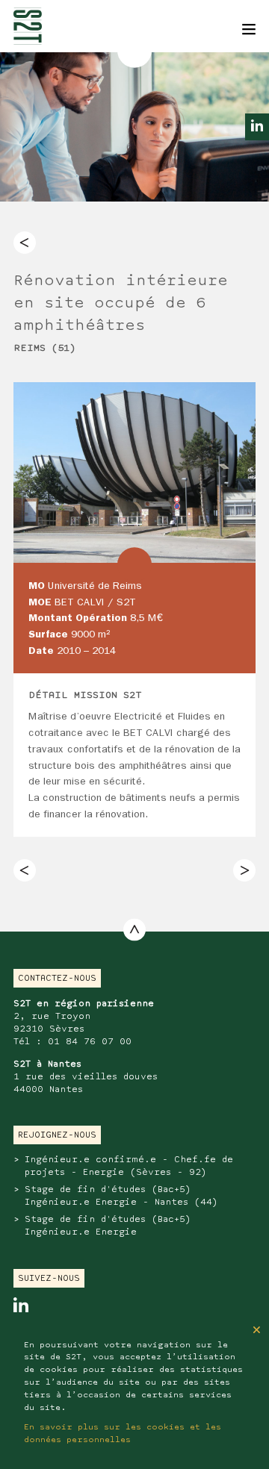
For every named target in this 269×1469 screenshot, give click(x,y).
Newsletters (43, 7)
